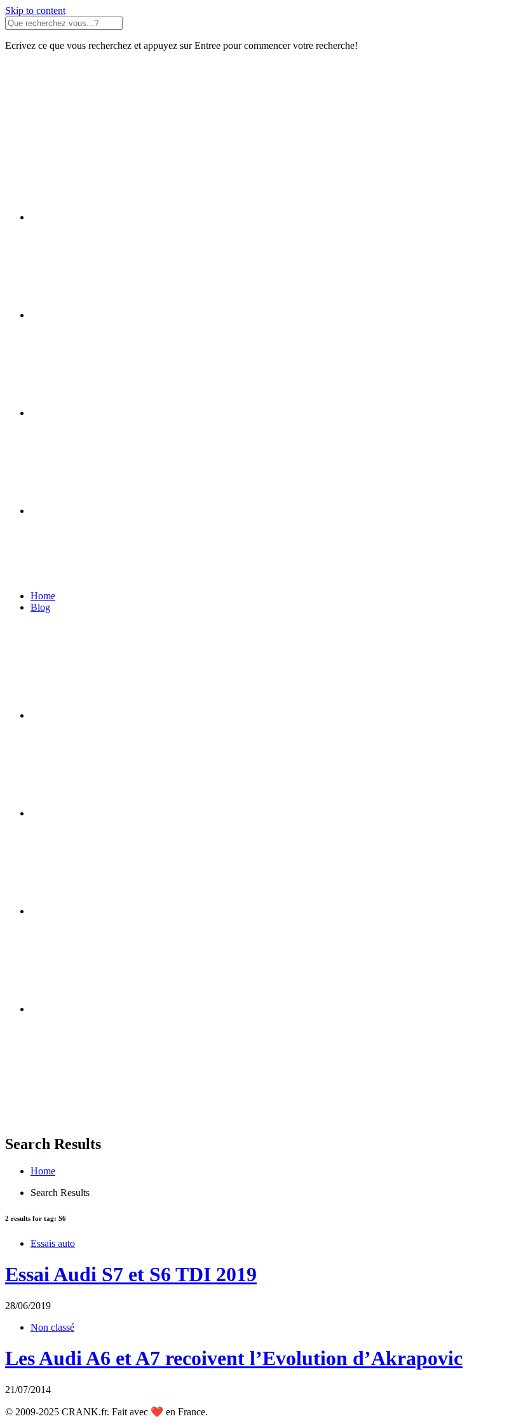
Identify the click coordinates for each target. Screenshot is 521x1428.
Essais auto (52, 1243)
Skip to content (35, 10)
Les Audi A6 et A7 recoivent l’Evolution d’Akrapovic (234, 1358)
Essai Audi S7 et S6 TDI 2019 (131, 1274)
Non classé (52, 1327)
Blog (40, 607)
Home (42, 595)
